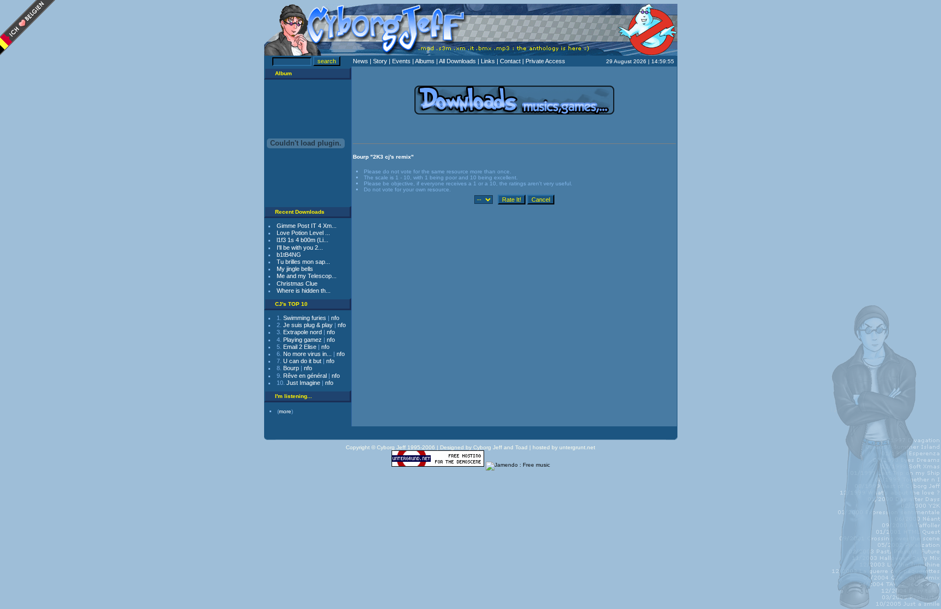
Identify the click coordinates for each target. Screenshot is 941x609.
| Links (487, 61)
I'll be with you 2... (300, 247)
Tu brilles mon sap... (303, 261)
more (285, 411)
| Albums (424, 61)
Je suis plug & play (308, 325)
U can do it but (302, 361)
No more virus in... (307, 354)
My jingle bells (295, 269)
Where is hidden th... (304, 290)
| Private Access (543, 61)
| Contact (509, 61)
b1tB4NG (289, 254)
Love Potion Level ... (303, 233)
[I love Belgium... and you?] (27, 52)
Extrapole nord (302, 332)
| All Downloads (457, 61)
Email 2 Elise (299, 346)
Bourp (291, 368)
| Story (379, 61)
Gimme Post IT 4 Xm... (307, 225)
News (361, 61)
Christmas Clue (297, 283)
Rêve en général (305, 375)
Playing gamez (302, 339)
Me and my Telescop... (307, 276)
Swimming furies (304, 318)
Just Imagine (303, 382)
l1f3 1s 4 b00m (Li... (302, 240)
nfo (335, 318)
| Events (400, 61)
